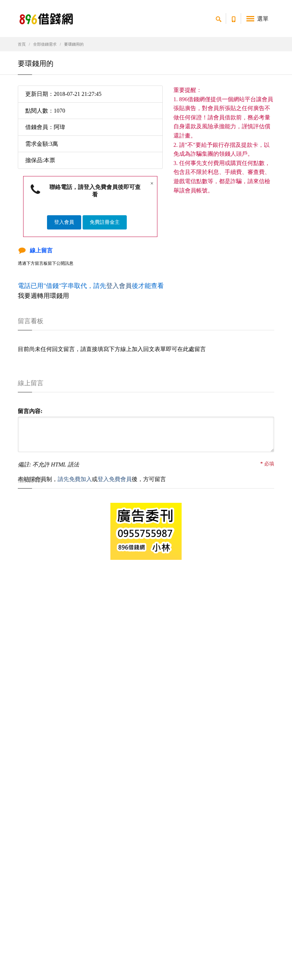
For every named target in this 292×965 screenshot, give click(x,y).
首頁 (22, 44)
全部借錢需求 (45, 44)
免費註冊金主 (105, 222)
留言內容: (30, 411)
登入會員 (64, 222)
